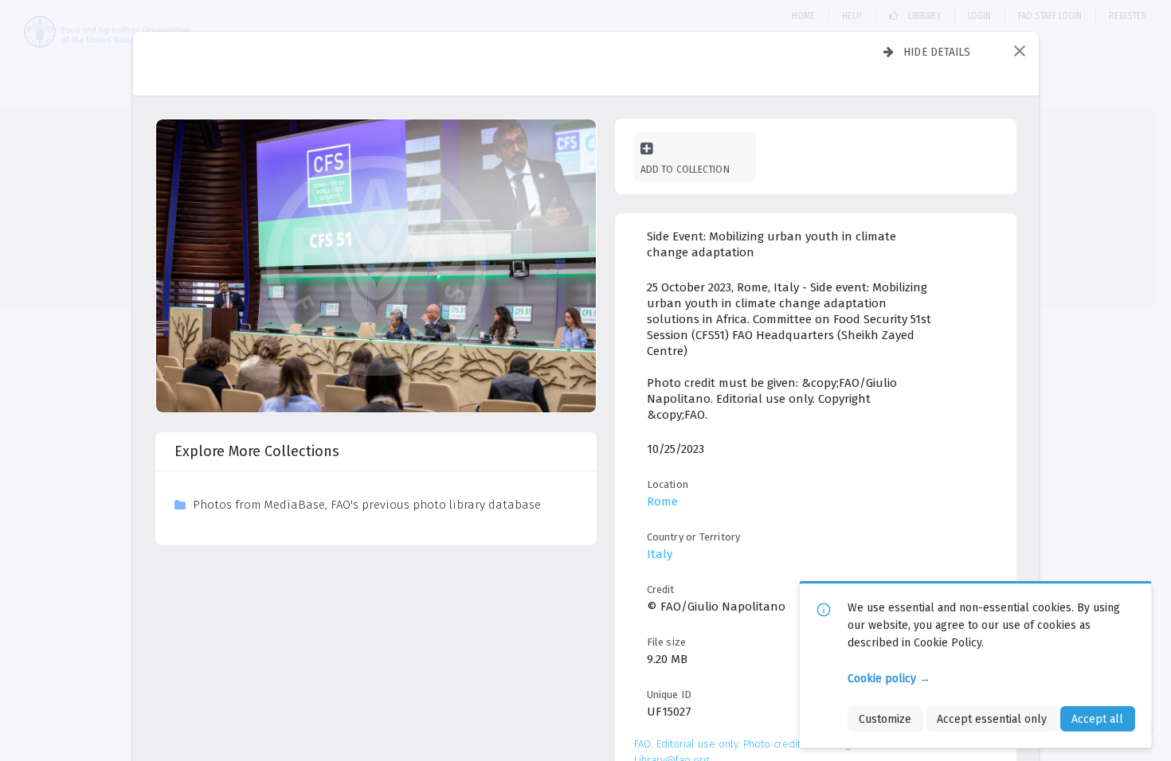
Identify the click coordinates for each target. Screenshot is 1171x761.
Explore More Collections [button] (256, 451)
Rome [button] (662, 501)
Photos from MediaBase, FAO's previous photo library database (367, 505)
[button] (1019, 50)
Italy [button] (659, 554)
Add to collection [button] (685, 169)
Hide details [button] (937, 52)
